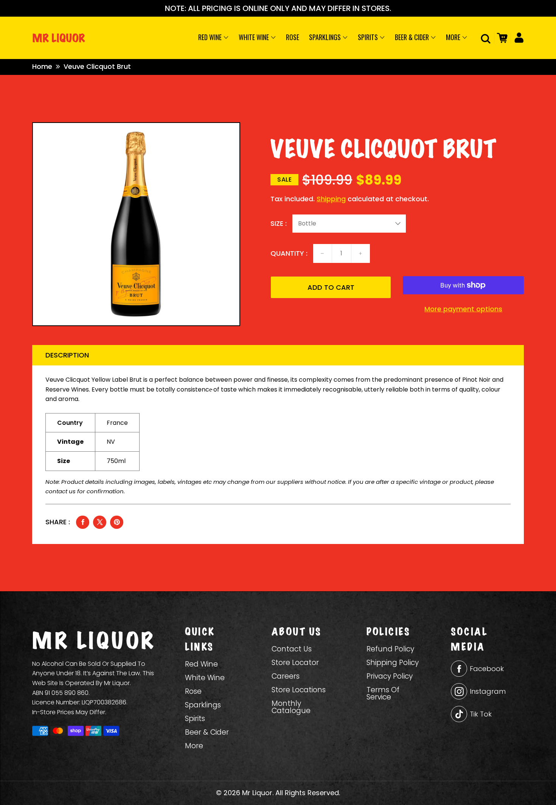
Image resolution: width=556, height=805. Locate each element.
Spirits (368, 37)
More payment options (463, 309)
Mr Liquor (257, 792)
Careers (286, 676)
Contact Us (292, 649)
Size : (278, 223)
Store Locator (295, 662)
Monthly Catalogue (291, 707)
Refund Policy (390, 649)
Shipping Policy (393, 662)
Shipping (331, 199)
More (454, 37)
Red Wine (210, 37)
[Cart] (501, 38)
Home (42, 66)
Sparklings (325, 37)
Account (517, 38)
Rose (292, 37)
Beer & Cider (412, 37)
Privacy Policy (390, 676)
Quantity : (289, 253)
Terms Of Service (383, 693)
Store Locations (299, 690)
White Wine (254, 37)
